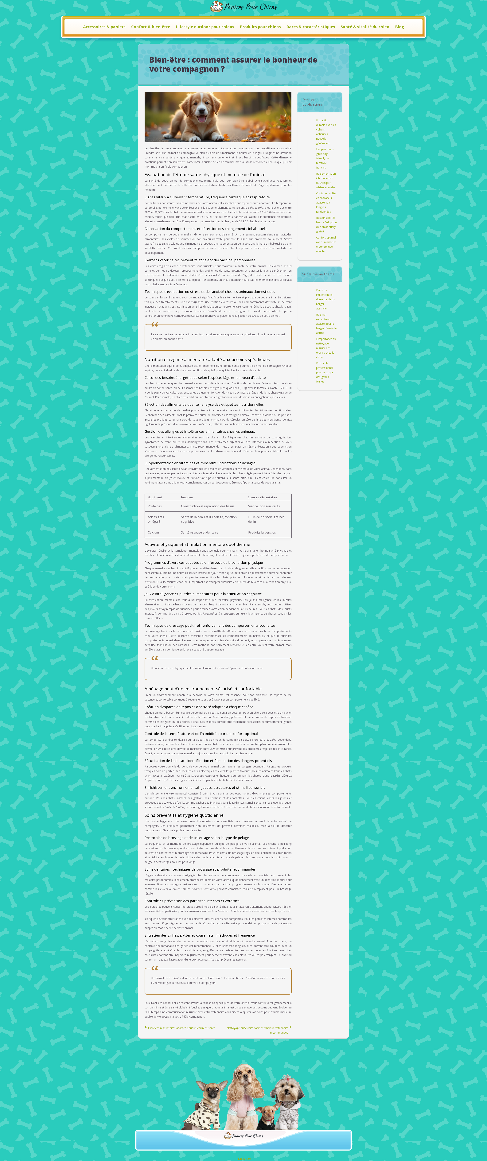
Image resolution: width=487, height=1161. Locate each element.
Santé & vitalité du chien (365, 26)
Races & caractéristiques (310, 26)
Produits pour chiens (260, 26)
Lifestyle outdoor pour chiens (205, 26)
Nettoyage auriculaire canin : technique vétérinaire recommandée (257, 1030)
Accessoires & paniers (104, 26)
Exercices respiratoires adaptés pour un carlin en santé (181, 1028)
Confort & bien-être (150, 26)
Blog (399, 26)
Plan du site (243, 1158)
